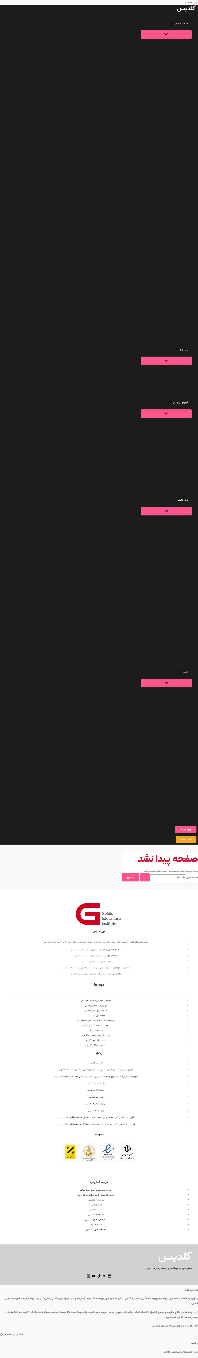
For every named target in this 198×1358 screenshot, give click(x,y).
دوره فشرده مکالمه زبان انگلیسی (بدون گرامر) (96, 1020)
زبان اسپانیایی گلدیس (96, 1083)
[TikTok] (99, 1277)
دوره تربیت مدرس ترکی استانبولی (96, 1190)
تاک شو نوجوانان (96, 1030)
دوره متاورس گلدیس (96, 1015)
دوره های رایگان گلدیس (96, 1045)
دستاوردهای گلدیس (96, 1229)
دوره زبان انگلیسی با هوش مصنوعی (96, 1000)
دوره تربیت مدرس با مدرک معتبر (95, 1025)
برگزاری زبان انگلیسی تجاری (96, 1005)
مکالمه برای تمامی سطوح (96, 1010)
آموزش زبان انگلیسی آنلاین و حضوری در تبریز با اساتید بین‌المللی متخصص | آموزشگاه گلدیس (96, 1124)
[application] (173, 23)
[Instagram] (88, 1277)
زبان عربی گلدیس (96, 1063)
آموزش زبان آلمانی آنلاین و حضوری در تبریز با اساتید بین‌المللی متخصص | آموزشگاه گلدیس (96, 1117)
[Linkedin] (109, 1277)
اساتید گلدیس (96, 1209)
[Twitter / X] (104, 1277)
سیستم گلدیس (96, 1200)
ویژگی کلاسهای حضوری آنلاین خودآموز (96, 1195)
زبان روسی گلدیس (95, 1097)
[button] (166, 23)
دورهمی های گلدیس (96, 1219)
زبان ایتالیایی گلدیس (95, 1090)
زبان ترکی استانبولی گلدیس (96, 1103)
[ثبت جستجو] (145, 877)
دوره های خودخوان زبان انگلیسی (96, 1035)
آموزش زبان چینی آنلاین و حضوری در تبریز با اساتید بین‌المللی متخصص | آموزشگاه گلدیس (95, 1069)
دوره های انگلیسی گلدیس (96, 1040)
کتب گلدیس (96, 1205)
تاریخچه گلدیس (96, 1214)
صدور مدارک (96, 1224)
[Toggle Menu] (166, 34)
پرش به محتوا (191, 2)
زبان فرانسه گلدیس (96, 1110)
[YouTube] (93, 1277)
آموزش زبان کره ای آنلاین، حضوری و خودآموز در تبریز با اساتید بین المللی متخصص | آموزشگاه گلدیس (96, 1076)
